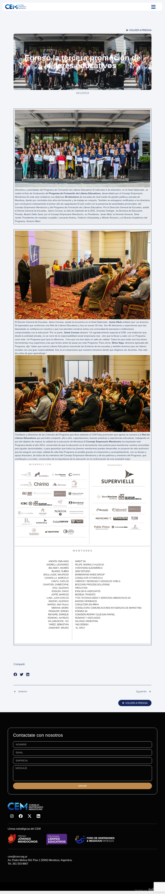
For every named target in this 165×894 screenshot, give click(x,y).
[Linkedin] (38, 816)
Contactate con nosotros (38, 735)
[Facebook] (21, 816)
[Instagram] (12, 816)
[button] (15, 674)
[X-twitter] (29, 816)
